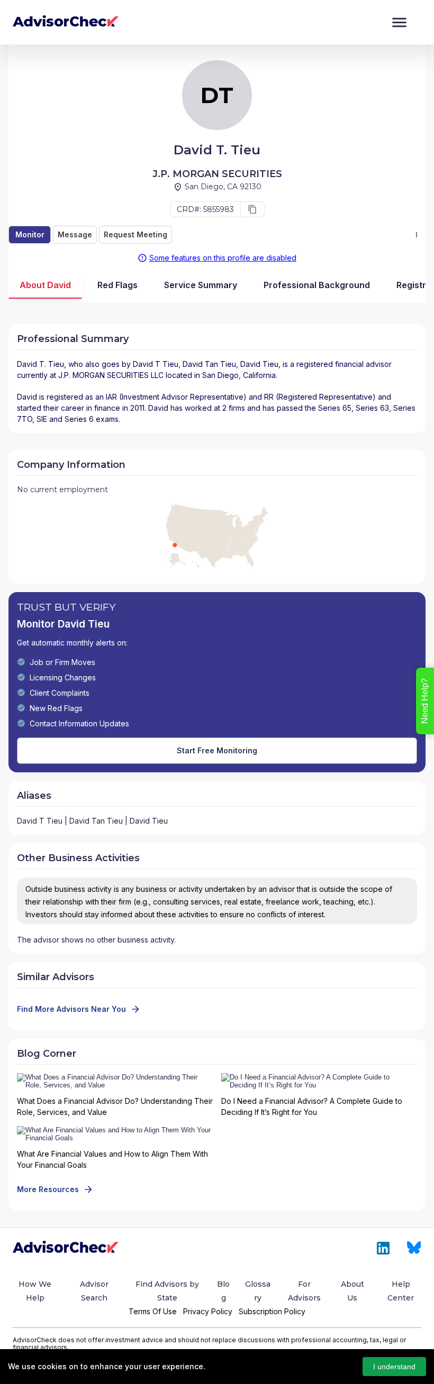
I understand (394, 1366)
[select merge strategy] (417, 235)
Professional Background (317, 285)
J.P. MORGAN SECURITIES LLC (111, 375)
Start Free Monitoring (217, 750)
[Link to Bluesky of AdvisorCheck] (414, 1248)
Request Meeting (135, 234)
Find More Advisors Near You (71, 1008)
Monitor (29, 234)
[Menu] (399, 22)
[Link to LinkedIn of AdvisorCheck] (383, 1248)
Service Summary (200, 285)
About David (45, 285)
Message (75, 234)
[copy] (252, 209)
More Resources (48, 1189)
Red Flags (117, 285)
